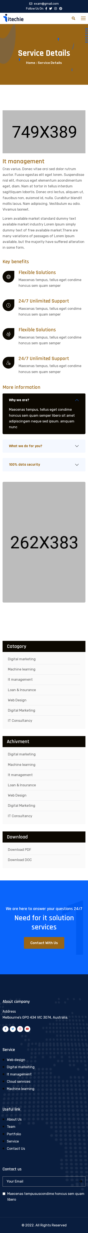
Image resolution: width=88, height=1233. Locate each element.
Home (30, 63)
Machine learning (21, 669)
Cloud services (18, 1081)
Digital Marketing (21, 710)
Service (13, 1141)
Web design (16, 1060)
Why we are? (19, 400)
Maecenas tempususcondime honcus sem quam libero (45, 1196)
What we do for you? (25, 446)
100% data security (24, 464)
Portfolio (14, 1134)
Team (11, 1127)
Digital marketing (22, 659)
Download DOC (20, 860)
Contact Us (16, 1149)
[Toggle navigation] (83, 18)
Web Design (17, 700)
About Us (14, 1119)
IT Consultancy (20, 721)
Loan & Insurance (22, 690)
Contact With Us (44, 943)
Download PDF (19, 850)
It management (20, 680)
